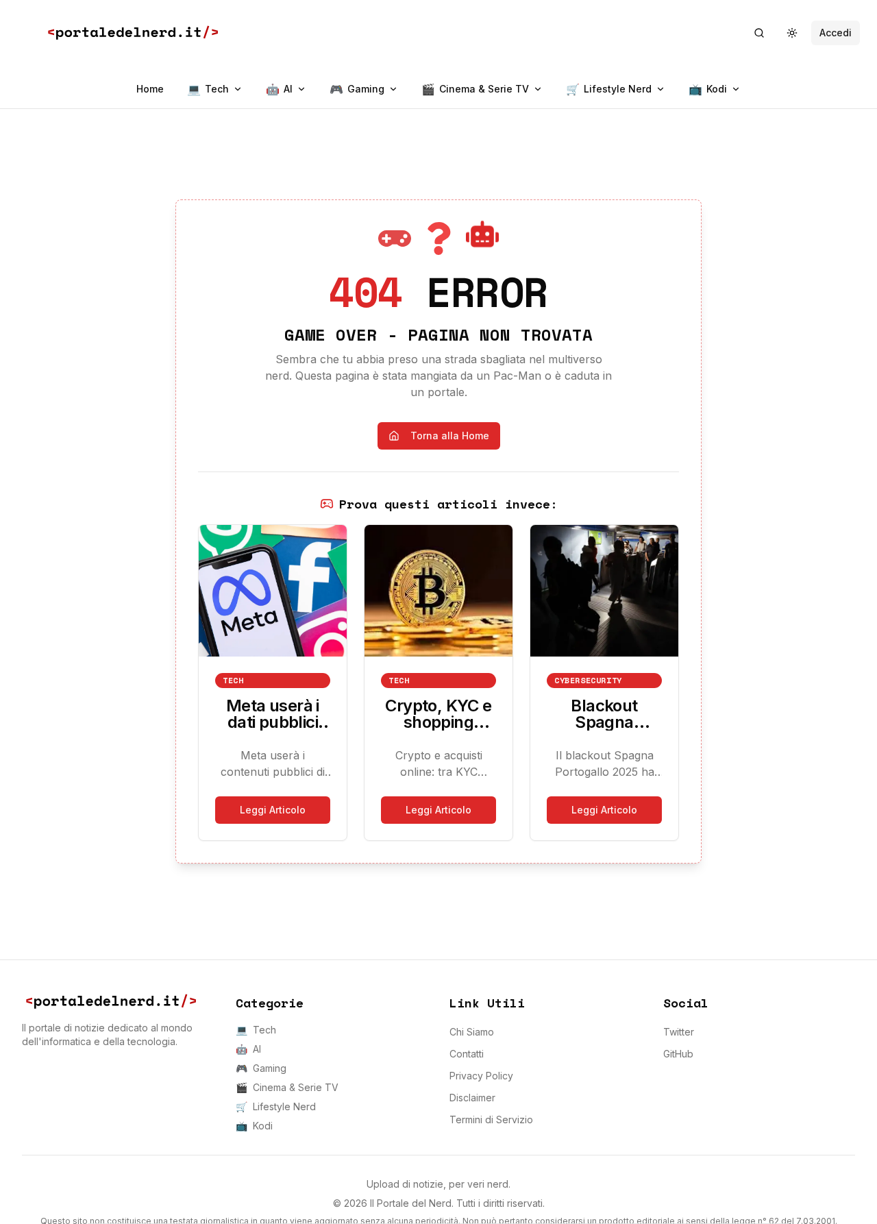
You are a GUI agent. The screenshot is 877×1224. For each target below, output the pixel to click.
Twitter (678, 1032)
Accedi (835, 32)
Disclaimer (472, 1097)
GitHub (678, 1054)
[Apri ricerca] (759, 33)
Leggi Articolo (273, 810)
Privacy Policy (481, 1075)
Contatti (466, 1054)
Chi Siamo (471, 1032)
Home (150, 89)
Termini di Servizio (491, 1119)
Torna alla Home (449, 435)
